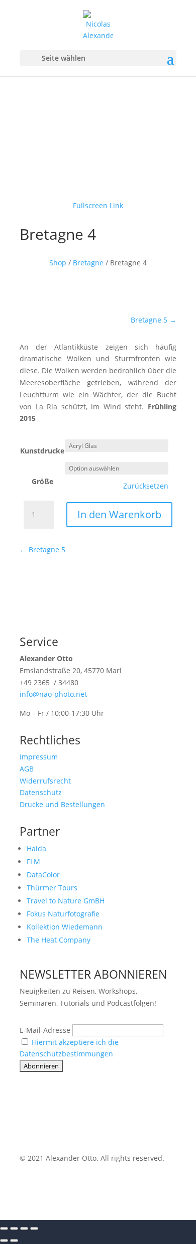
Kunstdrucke (42, 450)
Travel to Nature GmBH (66, 900)
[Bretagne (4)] (98, 182)
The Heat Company (58, 940)
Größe (42, 481)
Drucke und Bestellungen (62, 804)
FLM (33, 861)
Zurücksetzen (145, 486)
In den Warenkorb (119, 514)
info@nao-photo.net (53, 694)
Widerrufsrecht (45, 781)
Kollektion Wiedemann (65, 926)
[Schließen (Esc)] (34, 1228)
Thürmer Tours (52, 887)
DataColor (43, 874)
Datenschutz (41, 792)
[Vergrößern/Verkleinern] (4, 1228)
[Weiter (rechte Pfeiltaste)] (14, 1240)
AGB (27, 768)
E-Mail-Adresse (45, 1030)
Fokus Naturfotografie (63, 913)
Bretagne (88, 262)
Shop (57, 262)
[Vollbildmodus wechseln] (14, 1228)
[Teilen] (24, 1228)
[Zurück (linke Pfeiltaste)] (4, 1240)
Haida (36, 848)
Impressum (39, 756)
